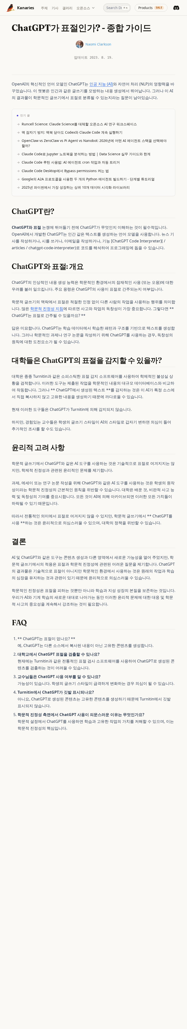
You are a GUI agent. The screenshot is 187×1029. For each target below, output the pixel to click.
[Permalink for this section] (58, 211)
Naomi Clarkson (98, 44)
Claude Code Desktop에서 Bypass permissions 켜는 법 (65, 170)
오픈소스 (83, 8)
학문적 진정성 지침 (46, 308)
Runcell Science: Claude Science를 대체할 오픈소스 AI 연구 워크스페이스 (79, 124)
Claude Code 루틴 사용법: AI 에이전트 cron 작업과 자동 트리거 (71, 162)
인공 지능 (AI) (101, 84)
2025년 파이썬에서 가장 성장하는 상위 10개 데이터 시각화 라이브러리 (76, 187)
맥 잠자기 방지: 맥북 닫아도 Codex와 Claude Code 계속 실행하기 (72, 132)
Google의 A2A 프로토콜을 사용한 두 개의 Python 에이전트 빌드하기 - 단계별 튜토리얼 (88, 179)
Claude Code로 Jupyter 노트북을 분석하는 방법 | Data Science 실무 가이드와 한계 (86, 154)
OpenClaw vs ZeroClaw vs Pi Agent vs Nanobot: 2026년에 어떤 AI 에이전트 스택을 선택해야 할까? (94, 143)
